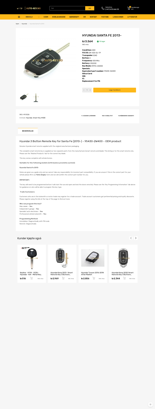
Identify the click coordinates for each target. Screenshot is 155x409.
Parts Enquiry (41, 175)
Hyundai (29, 118)
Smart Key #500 (39, 118)
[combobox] (71, 8)
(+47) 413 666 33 (112, 9)
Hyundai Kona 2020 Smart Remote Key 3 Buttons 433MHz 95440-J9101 (122, 275)
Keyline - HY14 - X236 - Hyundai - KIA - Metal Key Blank (30, 275)
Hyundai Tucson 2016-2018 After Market (92, 274)
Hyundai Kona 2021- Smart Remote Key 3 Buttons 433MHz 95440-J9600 (62, 275)
